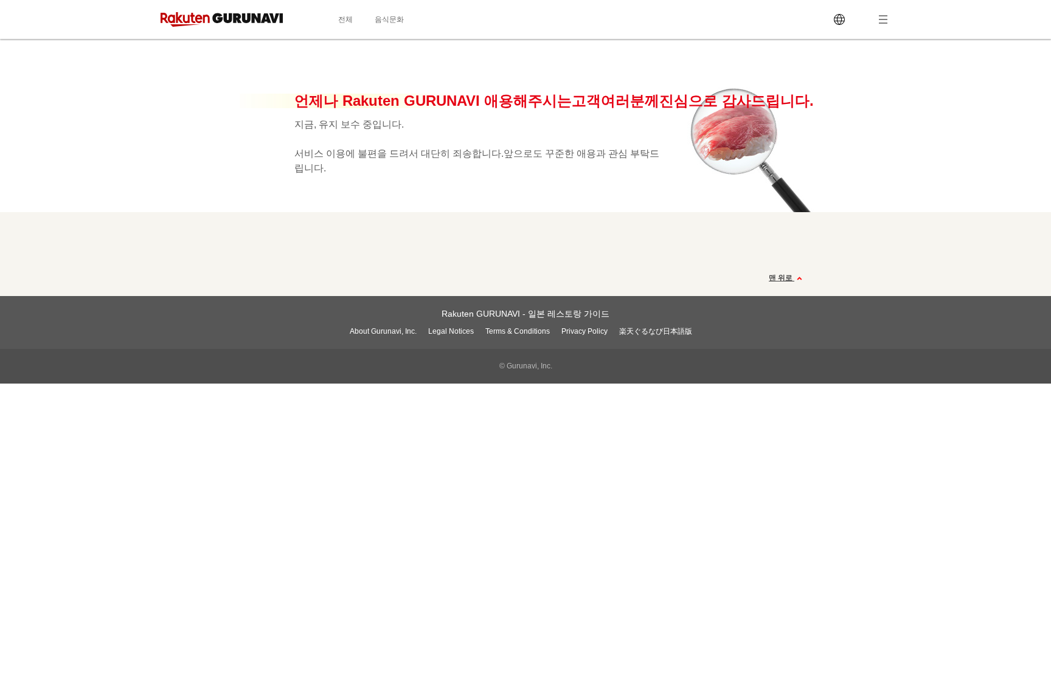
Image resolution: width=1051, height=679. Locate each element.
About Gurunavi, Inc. (383, 331)
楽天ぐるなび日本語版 (655, 331)
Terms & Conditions (517, 331)
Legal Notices (451, 331)
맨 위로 (781, 278)
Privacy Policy (584, 331)
